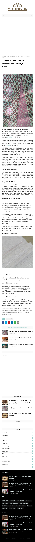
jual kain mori (17, 464)
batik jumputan (17, 454)
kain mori (17, 467)
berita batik (17, 443)
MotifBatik (5, 66)
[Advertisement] (17, 35)
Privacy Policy (22, 538)
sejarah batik (17, 438)
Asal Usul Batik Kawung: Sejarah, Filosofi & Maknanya (20, 414)
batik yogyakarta (17, 448)
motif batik (10, 137)
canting (8, 145)
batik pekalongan (17, 446)
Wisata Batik (17, 451)
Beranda (4, 56)
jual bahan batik (17, 461)
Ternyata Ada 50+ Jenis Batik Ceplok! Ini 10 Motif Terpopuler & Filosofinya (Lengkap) (20, 401)
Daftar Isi (14, 538)
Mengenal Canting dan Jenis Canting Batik (20, 337)
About (14, 540)
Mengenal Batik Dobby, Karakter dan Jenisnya (21, 331)
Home (28, 538)
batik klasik (17, 456)
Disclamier (7, 538)
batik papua (17, 459)
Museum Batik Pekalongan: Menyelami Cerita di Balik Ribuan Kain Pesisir (20, 490)
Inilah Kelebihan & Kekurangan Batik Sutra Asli (21, 344)
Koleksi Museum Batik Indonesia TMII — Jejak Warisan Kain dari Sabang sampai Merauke (20, 530)
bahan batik (9, 56)
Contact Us (20, 540)
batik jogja (17, 440)
